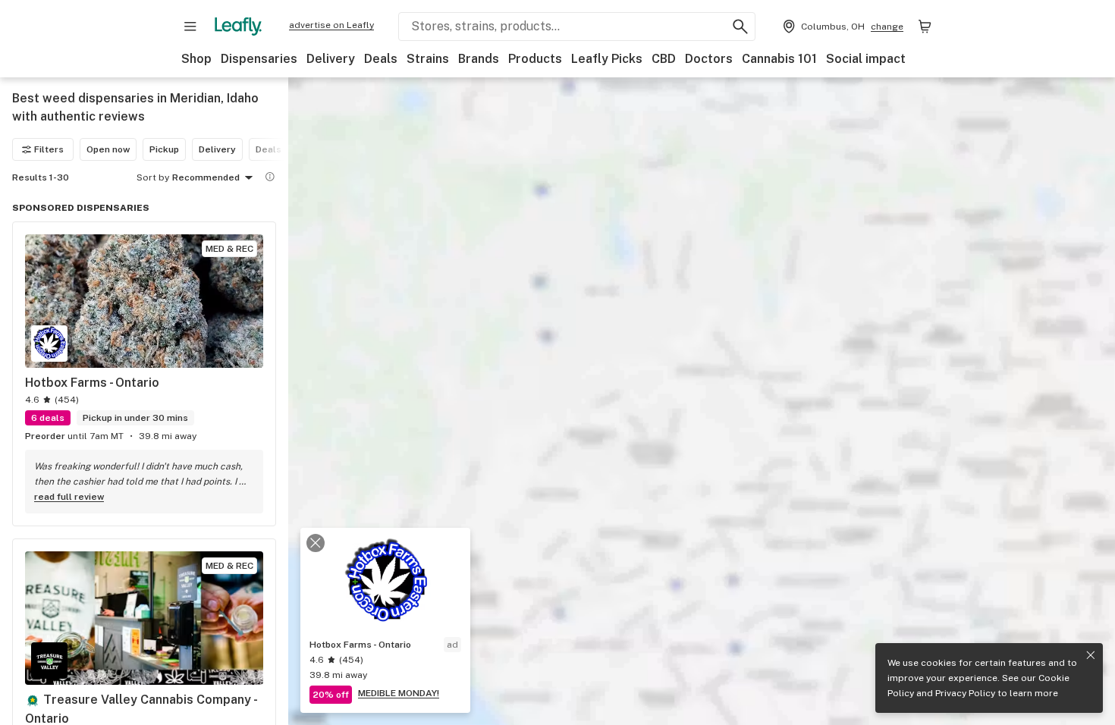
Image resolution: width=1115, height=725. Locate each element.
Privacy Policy (965, 693)
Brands (478, 59)
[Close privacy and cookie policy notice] (1091, 655)
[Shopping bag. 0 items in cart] (925, 26)
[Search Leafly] (740, 26)
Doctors (709, 59)
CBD (664, 59)
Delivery (330, 59)
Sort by (153, 177)
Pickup (164, 149)
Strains (428, 59)
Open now (108, 149)
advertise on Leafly (331, 25)
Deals (380, 59)
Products (535, 59)
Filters (49, 149)
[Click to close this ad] (315, 543)
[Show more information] (270, 177)
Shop (196, 59)
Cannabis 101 (779, 59)
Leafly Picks (606, 59)
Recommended (206, 177)
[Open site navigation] (190, 26)
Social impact (866, 59)
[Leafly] (238, 26)
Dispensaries (259, 59)
